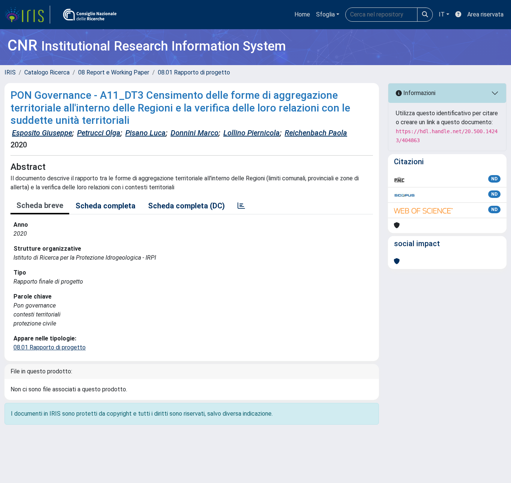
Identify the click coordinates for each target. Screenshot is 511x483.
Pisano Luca (145, 132)
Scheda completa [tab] (105, 205)
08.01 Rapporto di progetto (194, 72)
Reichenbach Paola (316, 132)
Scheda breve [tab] (39, 205)
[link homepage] (27, 15)
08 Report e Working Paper (113, 72)
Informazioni (418, 93)
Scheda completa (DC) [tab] (186, 205)
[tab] (241, 206)
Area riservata (485, 14)
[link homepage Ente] (89, 15)
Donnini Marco (194, 132)
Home (302, 14)
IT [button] (442, 14)
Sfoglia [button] (325, 14)
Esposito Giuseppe (42, 132)
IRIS (10, 72)
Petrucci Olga (98, 132)
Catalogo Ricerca (47, 72)
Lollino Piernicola (251, 132)
